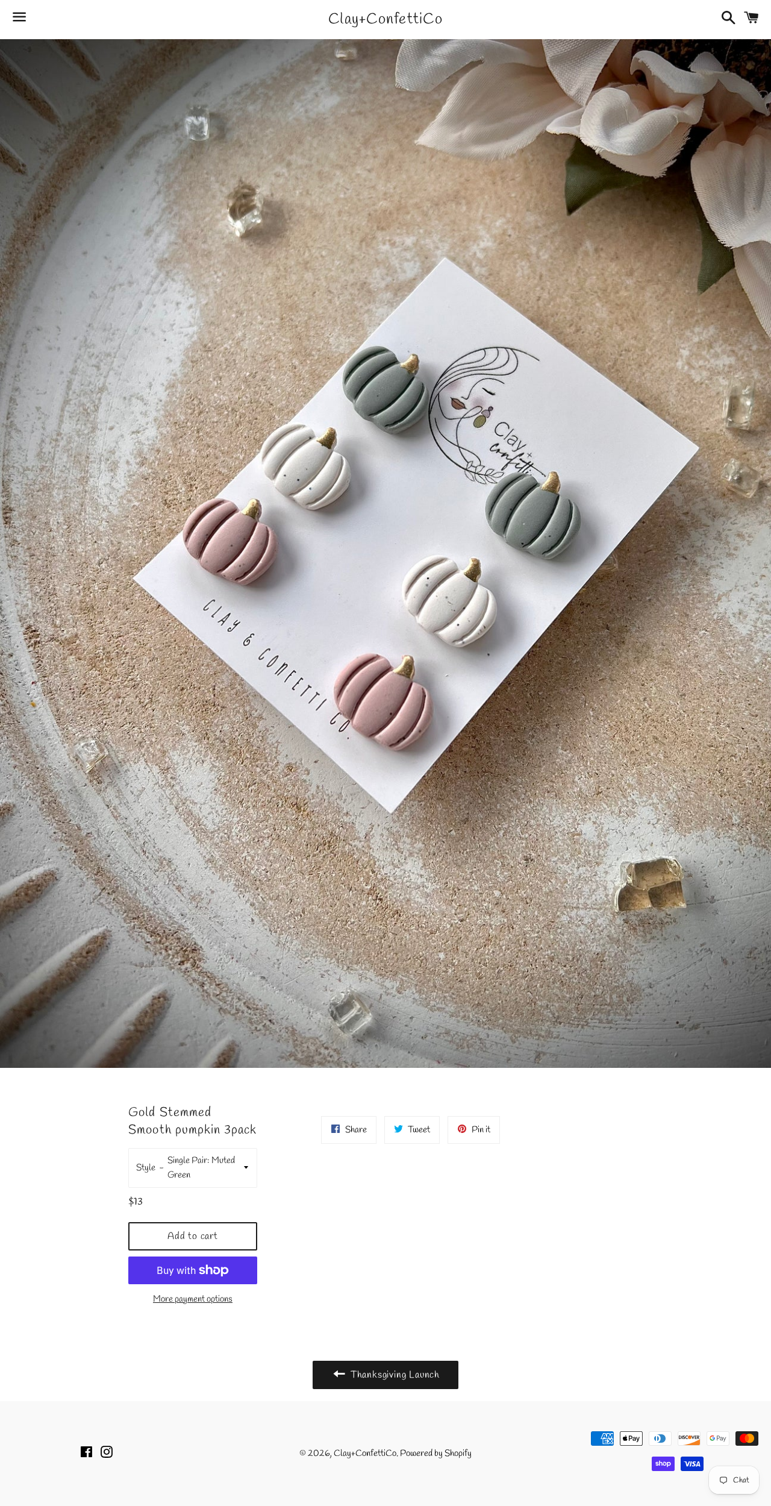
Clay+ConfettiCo (385, 20)
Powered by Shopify (436, 1454)
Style (145, 1168)
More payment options (193, 1299)
